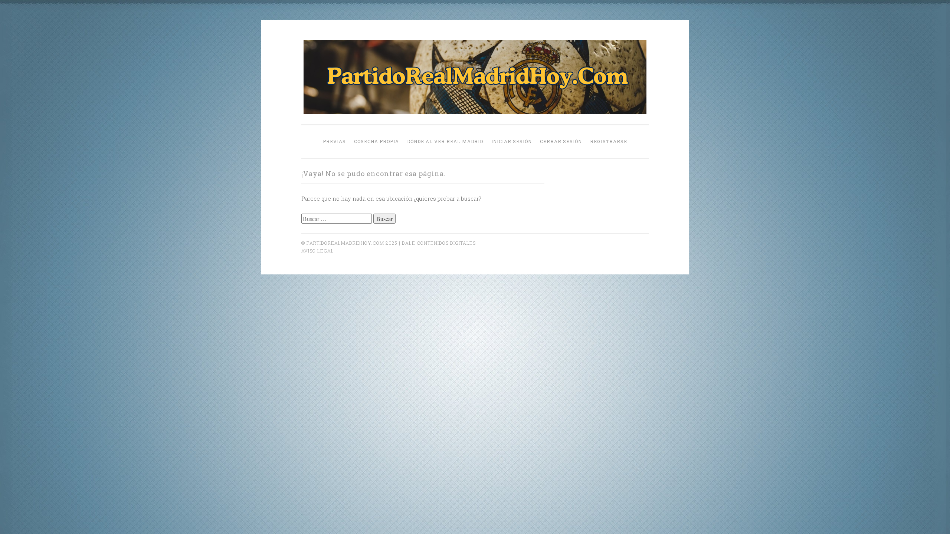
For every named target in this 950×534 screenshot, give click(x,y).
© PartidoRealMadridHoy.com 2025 (349, 243)
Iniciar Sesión (511, 141)
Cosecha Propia (376, 141)
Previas (334, 141)
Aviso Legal (317, 251)
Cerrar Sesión (561, 141)
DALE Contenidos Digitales (439, 243)
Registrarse (608, 141)
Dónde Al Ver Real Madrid (445, 141)
